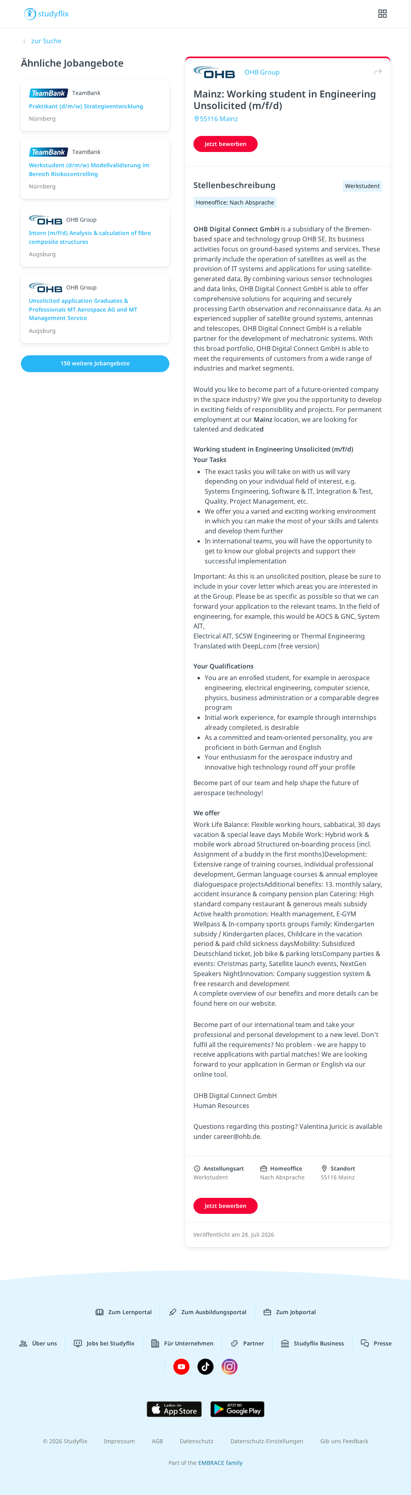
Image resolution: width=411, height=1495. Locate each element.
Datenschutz (197, 1441)
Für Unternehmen (189, 1343)
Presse (383, 1343)
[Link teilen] (376, 72)
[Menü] (382, 14)
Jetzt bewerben (225, 144)
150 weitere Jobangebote (95, 363)
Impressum (119, 1441)
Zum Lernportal (130, 1312)
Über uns (44, 1343)
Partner (253, 1343)
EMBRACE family (220, 1463)
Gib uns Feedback (344, 1441)
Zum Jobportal (296, 1312)
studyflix (53, 13)
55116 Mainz (219, 118)
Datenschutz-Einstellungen (266, 1441)
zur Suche (46, 40)
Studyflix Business (319, 1343)
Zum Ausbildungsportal (213, 1312)
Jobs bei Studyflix (110, 1343)
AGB (157, 1441)
